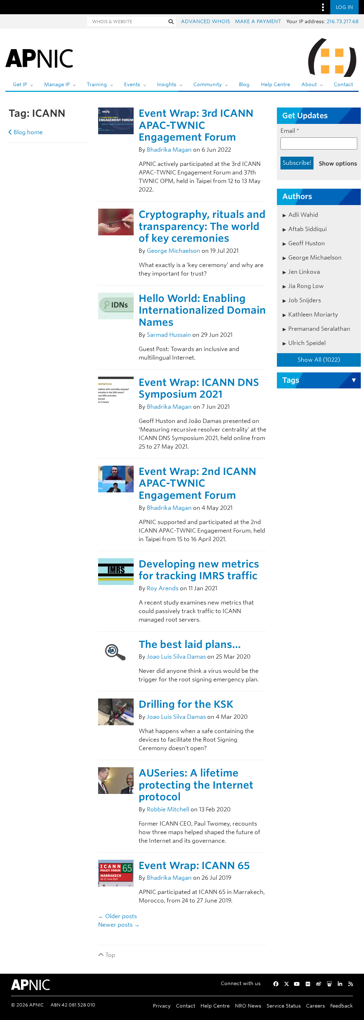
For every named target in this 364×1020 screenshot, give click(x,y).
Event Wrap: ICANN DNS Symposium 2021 (199, 388)
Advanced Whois (205, 21)
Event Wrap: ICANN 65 (194, 865)
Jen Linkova (304, 271)
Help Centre (275, 84)
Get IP (20, 84)
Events (132, 84)
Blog (244, 84)
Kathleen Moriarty (313, 314)
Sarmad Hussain (169, 334)
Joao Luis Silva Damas (176, 656)
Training (97, 84)
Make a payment (258, 21)
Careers (315, 1006)
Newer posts (119, 924)
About (309, 84)
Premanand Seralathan (319, 328)
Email (289, 130)
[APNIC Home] (39, 57)
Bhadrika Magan (169, 149)
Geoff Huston (306, 243)
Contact (343, 84)
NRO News (248, 1006)
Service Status (284, 1006)
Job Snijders (304, 300)
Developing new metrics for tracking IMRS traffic (199, 570)
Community (207, 84)
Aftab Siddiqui (307, 229)
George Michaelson (173, 250)
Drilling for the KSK (186, 704)
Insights (166, 84)
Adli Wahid (303, 214)
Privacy (162, 1006)
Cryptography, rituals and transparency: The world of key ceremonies (202, 226)
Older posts (117, 916)
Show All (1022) (319, 359)
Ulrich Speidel (307, 343)
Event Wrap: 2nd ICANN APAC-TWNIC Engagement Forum (197, 483)
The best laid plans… (190, 644)
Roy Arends (162, 588)
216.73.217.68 (343, 21)
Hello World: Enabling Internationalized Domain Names (202, 310)
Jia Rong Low (306, 286)
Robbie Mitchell (168, 809)
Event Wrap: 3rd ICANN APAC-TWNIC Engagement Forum (196, 125)
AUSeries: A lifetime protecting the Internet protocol (196, 785)
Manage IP (57, 84)
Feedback (341, 1006)
